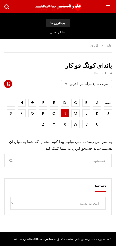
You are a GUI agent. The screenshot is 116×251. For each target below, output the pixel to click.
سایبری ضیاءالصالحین (38, 238)
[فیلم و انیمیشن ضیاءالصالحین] (58, 7)
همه (108, 102)
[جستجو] (6, 6)
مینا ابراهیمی (58, 32)
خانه (109, 45)
